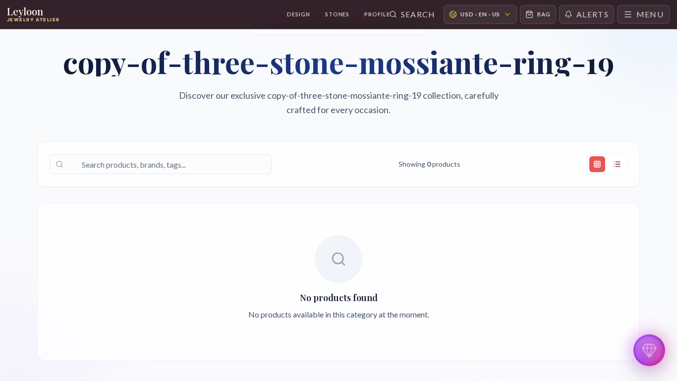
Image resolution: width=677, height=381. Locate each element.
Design (298, 14)
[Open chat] (649, 350)
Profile (377, 14)
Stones (337, 14)
